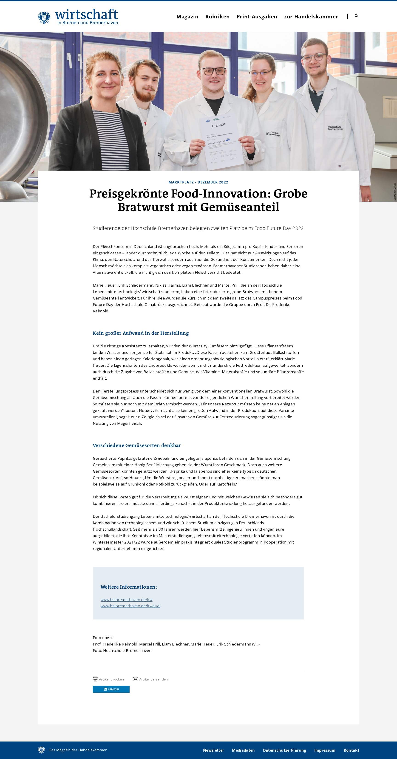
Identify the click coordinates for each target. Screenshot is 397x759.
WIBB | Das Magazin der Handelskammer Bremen (78, 16)
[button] (111, 689)
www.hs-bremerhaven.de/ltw (127, 599)
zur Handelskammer (311, 16)
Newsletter (213, 750)
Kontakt (351, 750)
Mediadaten (243, 750)
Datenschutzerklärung (284, 750)
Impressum (325, 750)
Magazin (187, 16)
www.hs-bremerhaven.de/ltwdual (130, 605)
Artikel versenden (153, 679)
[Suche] (356, 16)
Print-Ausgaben (257, 16)
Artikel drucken (111, 679)
